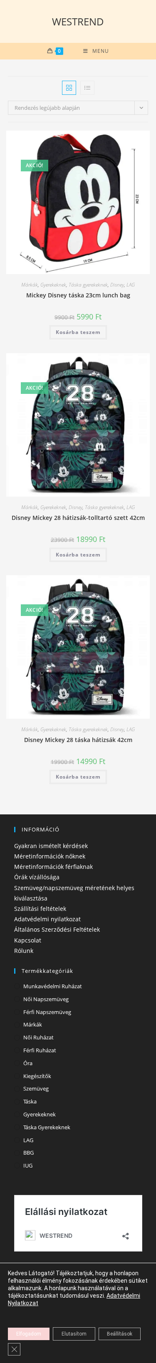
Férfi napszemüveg (47, 1012)
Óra (27, 1063)
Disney (117, 284)
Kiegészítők (37, 1076)
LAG (130, 284)
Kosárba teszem (78, 332)
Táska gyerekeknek (88, 284)
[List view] (87, 88)
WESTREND (78, 21)
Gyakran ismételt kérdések (51, 846)
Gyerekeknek (53, 284)
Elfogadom (28, 1334)
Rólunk (23, 951)
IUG (27, 1165)
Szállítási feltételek (40, 909)
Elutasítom (74, 1334)
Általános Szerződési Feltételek (57, 929)
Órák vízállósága (36, 877)
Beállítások (119, 1334)
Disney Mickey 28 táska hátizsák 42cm (78, 740)
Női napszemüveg (46, 999)
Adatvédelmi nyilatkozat (47, 919)
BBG (28, 1152)
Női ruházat (38, 1037)
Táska (30, 1101)
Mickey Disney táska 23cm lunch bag (78, 295)
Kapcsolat (27, 940)
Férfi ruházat (39, 1050)
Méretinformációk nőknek (49, 856)
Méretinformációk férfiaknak (53, 867)
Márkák (29, 284)
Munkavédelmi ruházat (52, 986)
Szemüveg (36, 1088)
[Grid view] (69, 88)
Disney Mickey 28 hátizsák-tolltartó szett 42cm (78, 518)
